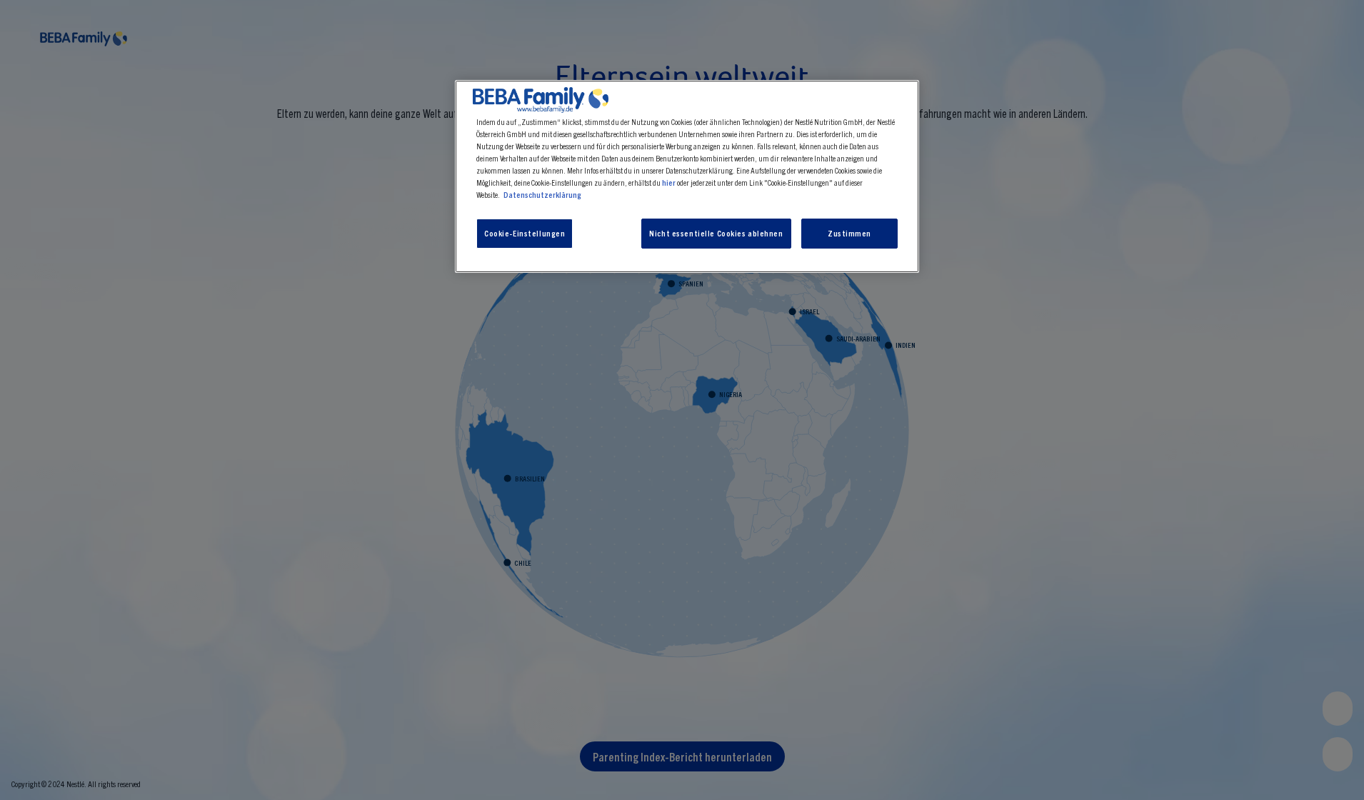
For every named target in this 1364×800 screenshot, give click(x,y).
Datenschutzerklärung (542, 194)
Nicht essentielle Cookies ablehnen (716, 233)
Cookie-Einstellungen (524, 233)
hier (669, 182)
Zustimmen (849, 233)
